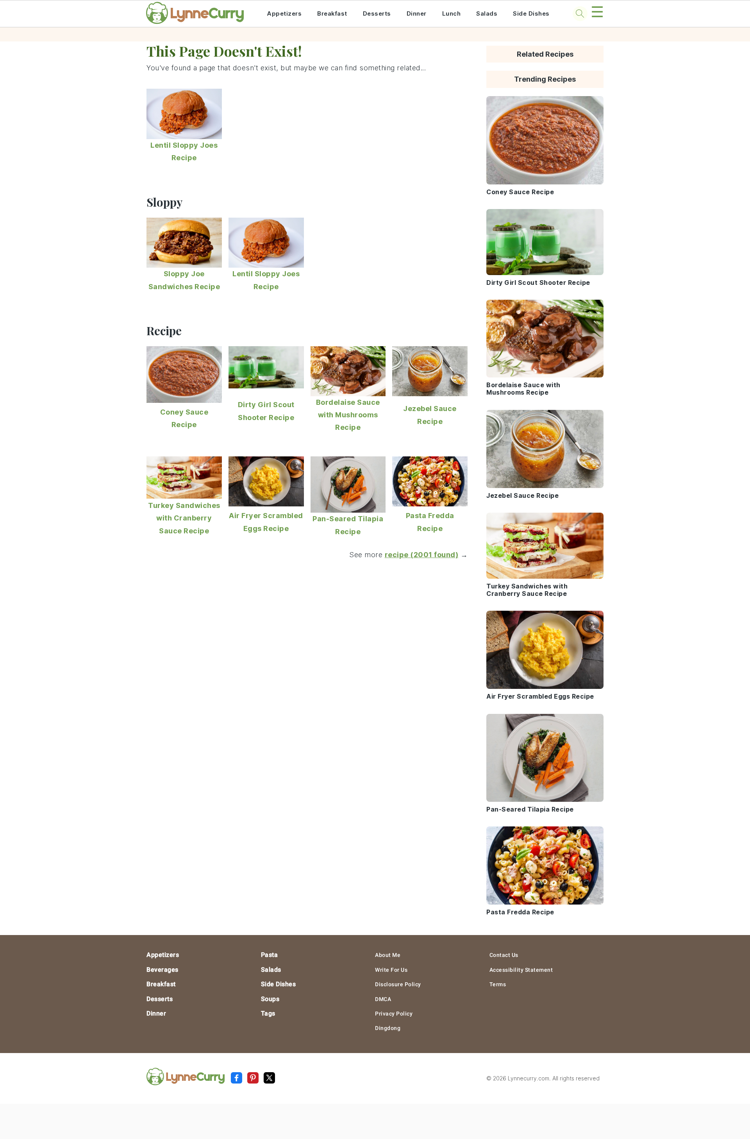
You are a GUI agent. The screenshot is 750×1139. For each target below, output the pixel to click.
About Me (387, 955)
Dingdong (387, 1028)
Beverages (162, 969)
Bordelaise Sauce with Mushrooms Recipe (348, 415)
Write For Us (391, 970)
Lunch (451, 13)
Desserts (377, 13)
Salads (486, 13)
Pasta (269, 954)
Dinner (417, 13)
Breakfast (332, 13)
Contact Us (503, 955)
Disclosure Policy (398, 984)
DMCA (383, 999)
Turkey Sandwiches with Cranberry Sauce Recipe (184, 518)
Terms (497, 984)
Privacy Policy (393, 1013)
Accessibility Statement (521, 970)
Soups (270, 999)
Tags (268, 1013)
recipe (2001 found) (422, 555)
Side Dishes (531, 13)
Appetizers (284, 13)
